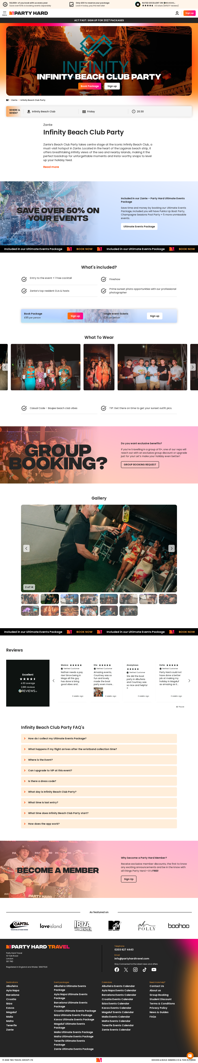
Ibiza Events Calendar (115, 1003)
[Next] (192, 367)
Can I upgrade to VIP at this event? (50, 770)
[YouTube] (154, 969)
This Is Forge (189, 1060)
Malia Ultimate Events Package (73, 1032)
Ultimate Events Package (139, 226)
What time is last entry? (43, 802)
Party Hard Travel (28, 13)
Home (8, 100)
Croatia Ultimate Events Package (75, 1011)
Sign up (189, 13)
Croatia (11, 999)
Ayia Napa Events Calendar (119, 990)
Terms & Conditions (162, 1003)
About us (155, 990)
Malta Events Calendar (116, 1021)
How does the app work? (44, 824)
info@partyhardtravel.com (131, 958)
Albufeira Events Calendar (118, 986)
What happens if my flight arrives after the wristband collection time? (72, 749)
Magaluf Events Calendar (118, 1012)
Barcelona (12, 995)
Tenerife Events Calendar (118, 1025)
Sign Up (128, 879)
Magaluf (11, 1012)
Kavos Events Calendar (116, 1008)
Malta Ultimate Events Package (73, 1036)
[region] (99, 367)
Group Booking (159, 995)
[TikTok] (144, 969)
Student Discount (161, 999)
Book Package (90, 86)
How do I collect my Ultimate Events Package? (57, 738)
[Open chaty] (190, 1055)
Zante (14, 100)
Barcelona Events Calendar (119, 995)
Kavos (10, 1008)
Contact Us (157, 986)
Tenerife (11, 1025)
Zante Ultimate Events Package (74, 1049)
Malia (9, 1016)
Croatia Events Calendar (117, 999)
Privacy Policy (158, 1008)
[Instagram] (135, 969)
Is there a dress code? (42, 781)
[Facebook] (116, 969)
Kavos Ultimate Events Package (74, 1019)
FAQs (153, 1016)
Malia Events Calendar (116, 1016)
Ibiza (9, 1003)
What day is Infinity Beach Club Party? (52, 792)
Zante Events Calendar (116, 1029)
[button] (53, 680)
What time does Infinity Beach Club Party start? (58, 813)
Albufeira (12, 986)
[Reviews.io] (169, 3)
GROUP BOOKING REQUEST (140, 464)
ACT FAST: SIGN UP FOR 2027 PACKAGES (99, 20)
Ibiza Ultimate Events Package (73, 1015)
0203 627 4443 (123, 949)
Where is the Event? (40, 760)
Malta (9, 1021)
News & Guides (159, 1012)
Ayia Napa (12, 990)
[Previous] (5, 367)
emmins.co (173, 1060)
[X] (126, 969)
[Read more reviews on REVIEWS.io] (28, 691)
